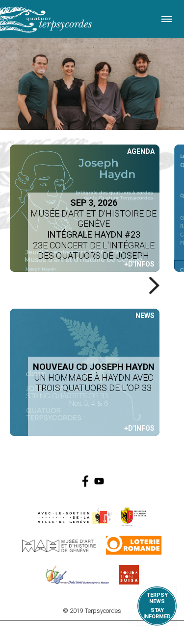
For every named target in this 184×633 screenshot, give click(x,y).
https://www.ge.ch (134, 516)
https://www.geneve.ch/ (74, 516)
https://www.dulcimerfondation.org (77, 574)
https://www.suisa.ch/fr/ (129, 574)
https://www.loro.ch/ (134, 545)
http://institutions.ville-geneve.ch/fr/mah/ (59, 545)
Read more (84, 372)
